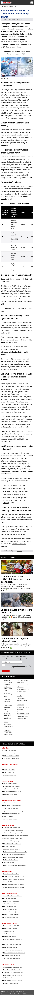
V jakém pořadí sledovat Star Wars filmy (13, 811)
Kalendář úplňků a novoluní (10, 928)
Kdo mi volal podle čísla (9, 846)
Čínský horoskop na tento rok (10, 934)
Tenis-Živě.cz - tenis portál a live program (8, 720)
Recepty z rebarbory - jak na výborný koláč (13, 876)
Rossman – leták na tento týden (11, 917)
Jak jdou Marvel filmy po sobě (10, 808)
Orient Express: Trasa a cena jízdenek (12, 939)
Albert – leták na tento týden (10, 904)
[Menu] (31, 2)
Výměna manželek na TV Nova (11, 803)
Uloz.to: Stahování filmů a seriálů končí (12, 967)
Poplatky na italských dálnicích (10, 860)
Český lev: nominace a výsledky (11, 755)
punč (25, 471)
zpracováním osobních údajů (19, 666)
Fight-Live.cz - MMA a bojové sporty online (7, 701)
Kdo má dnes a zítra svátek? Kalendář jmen (14, 952)
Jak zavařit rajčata (7, 882)
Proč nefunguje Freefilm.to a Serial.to (12, 975)
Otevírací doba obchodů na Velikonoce (12, 896)
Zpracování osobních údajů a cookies (10, 994)
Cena (18, 51)
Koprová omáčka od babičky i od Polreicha (13, 884)
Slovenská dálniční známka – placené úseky (14, 854)
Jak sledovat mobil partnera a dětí (11, 827)
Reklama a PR (4, 991)
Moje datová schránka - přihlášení (11, 849)
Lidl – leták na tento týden (9, 898)
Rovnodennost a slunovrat (9, 936)
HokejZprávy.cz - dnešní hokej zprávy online (8, 713)
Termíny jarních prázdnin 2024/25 (11, 758)
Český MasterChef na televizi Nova (12, 805)
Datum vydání (9, 51)
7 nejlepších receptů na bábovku (11, 873)
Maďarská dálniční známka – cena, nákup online (15, 851)
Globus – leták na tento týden (10, 912)
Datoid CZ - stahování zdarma (10, 983)
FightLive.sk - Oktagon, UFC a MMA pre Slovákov (8, 732)
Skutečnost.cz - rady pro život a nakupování (8, 682)
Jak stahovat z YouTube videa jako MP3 (13, 972)
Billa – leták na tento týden (9, 906)
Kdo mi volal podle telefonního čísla (12, 944)
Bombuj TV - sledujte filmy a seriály (12, 970)
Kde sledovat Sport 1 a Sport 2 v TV (12, 843)
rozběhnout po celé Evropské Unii (13, 412)
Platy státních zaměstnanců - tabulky (12, 791)
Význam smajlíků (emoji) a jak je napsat (13, 841)
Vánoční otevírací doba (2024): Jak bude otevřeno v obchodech (15, 579)
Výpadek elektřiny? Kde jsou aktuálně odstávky (15, 833)
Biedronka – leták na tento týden (11, 914)
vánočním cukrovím (17, 436)
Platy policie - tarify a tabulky (10, 794)
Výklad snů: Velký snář (8, 931)
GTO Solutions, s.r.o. (28, 994)
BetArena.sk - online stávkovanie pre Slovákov (8, 726)
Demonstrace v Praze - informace (11, 786)
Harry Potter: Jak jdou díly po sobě (11, 813)
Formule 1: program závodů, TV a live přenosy (14, 865)
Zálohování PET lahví (8, 862)
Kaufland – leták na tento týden (11, 901)
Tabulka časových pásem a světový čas (13, 830)
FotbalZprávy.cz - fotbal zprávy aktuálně (8, 707)
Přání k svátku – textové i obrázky (11, 955)
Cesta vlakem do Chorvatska (10, 947)
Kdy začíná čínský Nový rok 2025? (11, 753)
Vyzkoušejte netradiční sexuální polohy (13, 950)
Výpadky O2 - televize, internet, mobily (12, 838)
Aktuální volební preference (10, 783)
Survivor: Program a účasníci (10, 819)
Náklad (24, 54)
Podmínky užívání (20, 991)
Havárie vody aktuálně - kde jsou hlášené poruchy (15, 835)
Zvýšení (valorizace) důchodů (10, 789)
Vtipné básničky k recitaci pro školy (11, 958)
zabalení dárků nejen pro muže (14, 494)
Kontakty (12, 991)
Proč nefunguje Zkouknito (9, 978)
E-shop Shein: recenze (9, 769)
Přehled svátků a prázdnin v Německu (12, 926)
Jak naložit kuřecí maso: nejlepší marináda (13, 887)
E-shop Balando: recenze (9, 775)
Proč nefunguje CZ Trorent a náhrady (12, 980)
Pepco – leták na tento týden (10, 909)
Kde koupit (26, 51)
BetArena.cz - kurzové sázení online (8, 695)
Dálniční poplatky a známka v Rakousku (13, 857)
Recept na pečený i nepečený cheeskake (13, 879)
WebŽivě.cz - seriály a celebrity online (8, 688)
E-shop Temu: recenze (8, 767)
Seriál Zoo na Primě (8, 816)
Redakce (19, 19)
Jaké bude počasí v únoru (9, 750)
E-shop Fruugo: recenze (9, 772)
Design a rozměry (13, 54)
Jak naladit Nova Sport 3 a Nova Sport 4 (13, 942)
